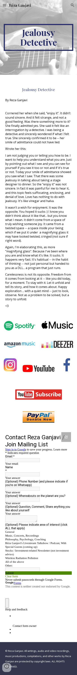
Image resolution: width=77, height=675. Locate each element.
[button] (4, 5)
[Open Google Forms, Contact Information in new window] (66, 437)
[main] (38, 37)
